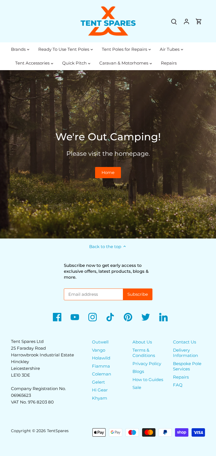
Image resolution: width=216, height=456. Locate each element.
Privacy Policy (146, 363)
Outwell (100, 342)
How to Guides (147, 379)
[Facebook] (57, 317)
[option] (108, 154)
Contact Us (184, 342)
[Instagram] (92, 317)
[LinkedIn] (163, 317)
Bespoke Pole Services (187, 366)
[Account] (186, 21)
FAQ (178, 385)
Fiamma (101, 366)
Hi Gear (100, 390)
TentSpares (58, 430)
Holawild (101, 358)
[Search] (174, 21)
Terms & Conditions (143, 352)
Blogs (138, 371)
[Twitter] (145, 317)
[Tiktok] (110, 317)
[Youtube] (75, 317)
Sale (136, 387)
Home (108, 172)
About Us (142, 342)
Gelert (98, 382)
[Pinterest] (128, 317)
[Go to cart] (198, 21)
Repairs (181, 377)
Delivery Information (185, 352)
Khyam (99, 398)
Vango (98, 350)
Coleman (101, 374)
